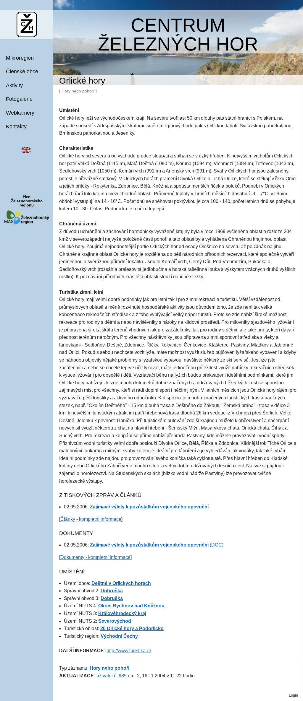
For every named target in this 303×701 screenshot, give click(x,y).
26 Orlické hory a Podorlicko (132, 628)
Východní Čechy (119, 636)
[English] (26, 149)
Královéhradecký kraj (122, 613)
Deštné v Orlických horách (121, 583)
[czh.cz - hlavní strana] (27, 24)
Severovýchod (114, 621)
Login (293, 695)
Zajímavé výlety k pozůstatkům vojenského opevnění (149, 506)
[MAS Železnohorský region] (26, 216)
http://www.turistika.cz (129, 650)
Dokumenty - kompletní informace (95, 557)
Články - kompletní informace (90, 519)
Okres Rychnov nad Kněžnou (131, 605)
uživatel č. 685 (111, 675)
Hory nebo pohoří (109, 668)
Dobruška (112, 590)
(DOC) (156, 544)
